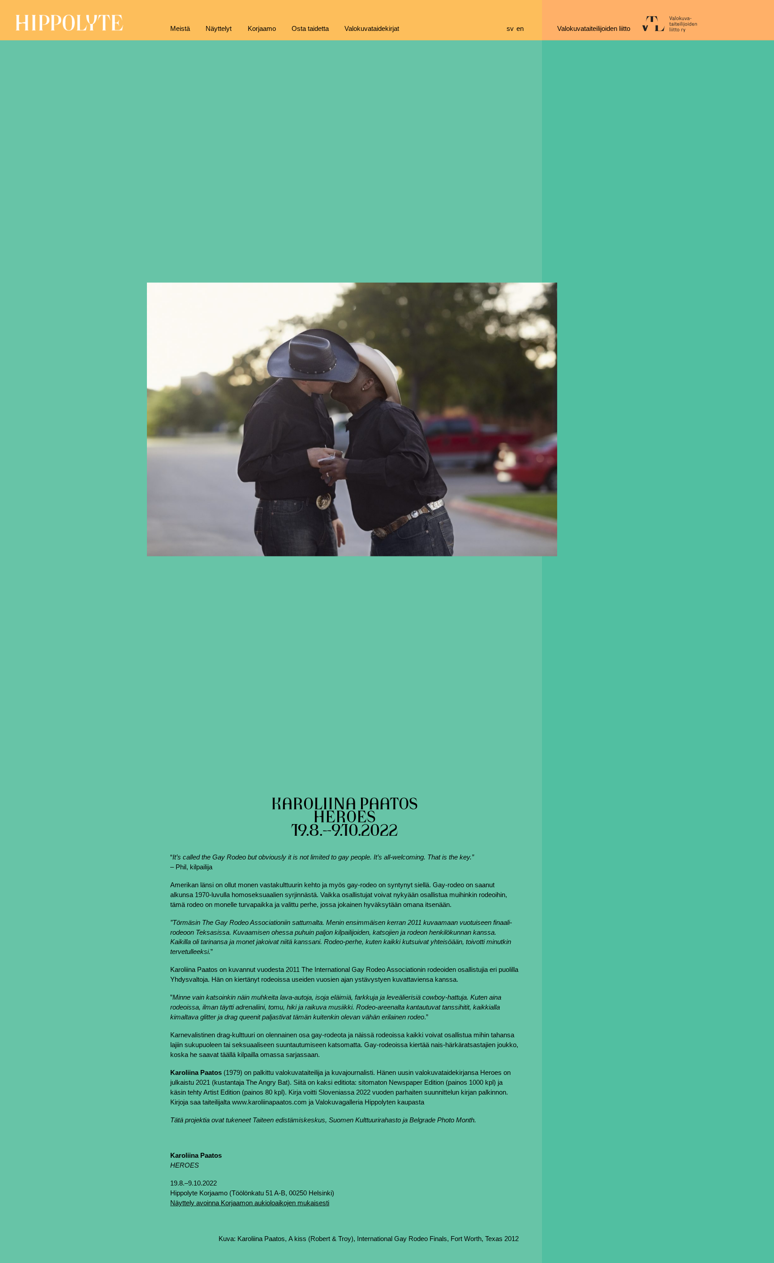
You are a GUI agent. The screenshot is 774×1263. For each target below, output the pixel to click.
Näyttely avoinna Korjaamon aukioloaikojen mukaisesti (249, 1203)
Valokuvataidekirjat (371, 28)
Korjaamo (262, 28)
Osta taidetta (310, 28)
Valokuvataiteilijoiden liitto (593, 28)
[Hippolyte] (69, 28)
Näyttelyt (219, 28)
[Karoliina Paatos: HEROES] (352, 419)
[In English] (521, 29)
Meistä (180, 28)
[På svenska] (511, 29)
